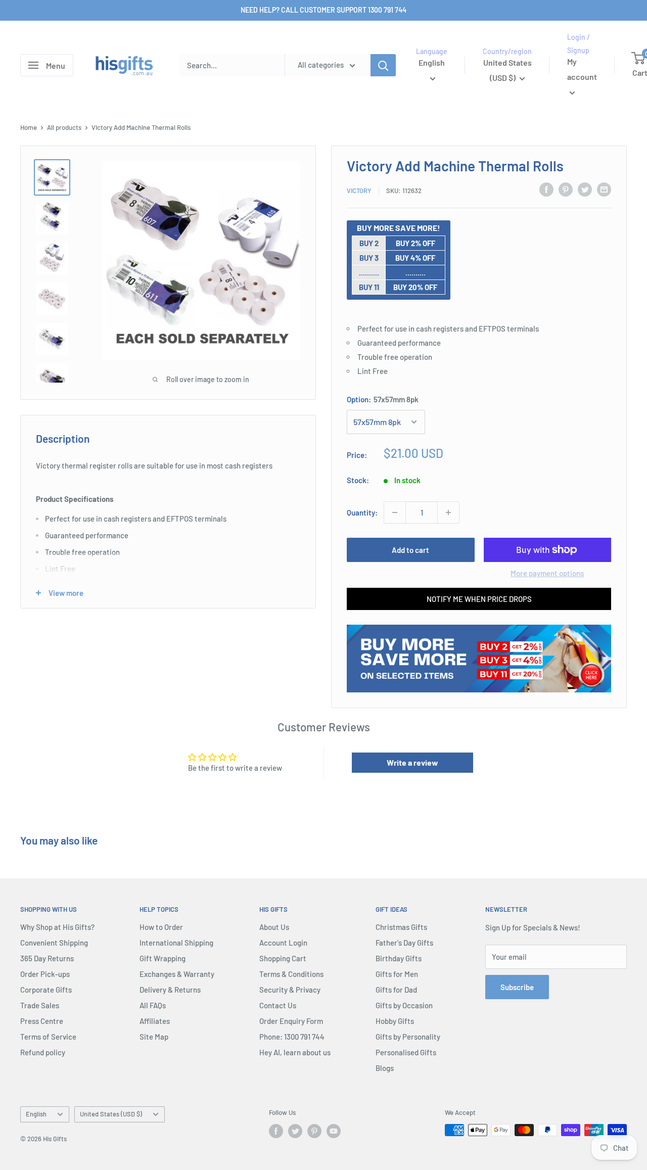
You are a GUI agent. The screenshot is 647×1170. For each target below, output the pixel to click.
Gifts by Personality (408, 1036)
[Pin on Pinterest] (566, 189)
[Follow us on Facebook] (276, 1131)
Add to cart (410, 549)
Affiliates (155, 1020)
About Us (274, 926)
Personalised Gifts (406, 1052)
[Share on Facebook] (546, 189)
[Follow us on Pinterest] (314, 1131)
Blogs (385, 1067)
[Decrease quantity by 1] (394, 512)
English (36, 1114)
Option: (383, 399)
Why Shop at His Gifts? (57, 926)
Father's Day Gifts (404, 942)
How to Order (161, 926)
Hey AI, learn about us (295, 1052)
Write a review (412, 762)
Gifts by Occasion (404, 1005)
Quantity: (362, 512)
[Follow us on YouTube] (334, 1131)
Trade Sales (39, 1005)
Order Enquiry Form (291, 1020)
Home (28, 127)
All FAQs (153, 1005)
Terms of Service (48, 1036)
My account (582, 69)
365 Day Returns (47, 958)
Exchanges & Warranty (177, 973)
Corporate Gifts (46, 989)
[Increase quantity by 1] (448, 512)
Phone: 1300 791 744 (292, 1036)
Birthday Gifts (399, 958)
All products (64, 127)
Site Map (154, 1036)
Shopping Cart (282, 958)
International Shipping (176, 942)
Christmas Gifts (401, 926)
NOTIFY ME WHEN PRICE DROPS (479, 598)
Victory (359, 190)
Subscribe (517, 987)
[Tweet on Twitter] (585, 189)
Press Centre (41, 1020)
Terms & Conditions (291, 973)
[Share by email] (604, 189)
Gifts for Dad (396, 989)
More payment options (547, 573)
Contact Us (277, 1005)
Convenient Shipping (54, 942)
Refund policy (42, 1052)
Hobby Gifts (395, 1020)
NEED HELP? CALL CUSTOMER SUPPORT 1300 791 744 (323, 10)
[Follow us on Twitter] (295, 1131)
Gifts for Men (397, 973)
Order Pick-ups (45, 973)
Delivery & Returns (170, 989)
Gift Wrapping (163, 958)
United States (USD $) (111, 1114)
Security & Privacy (289, 989)
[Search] (383, 65)
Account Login (283, 942)
